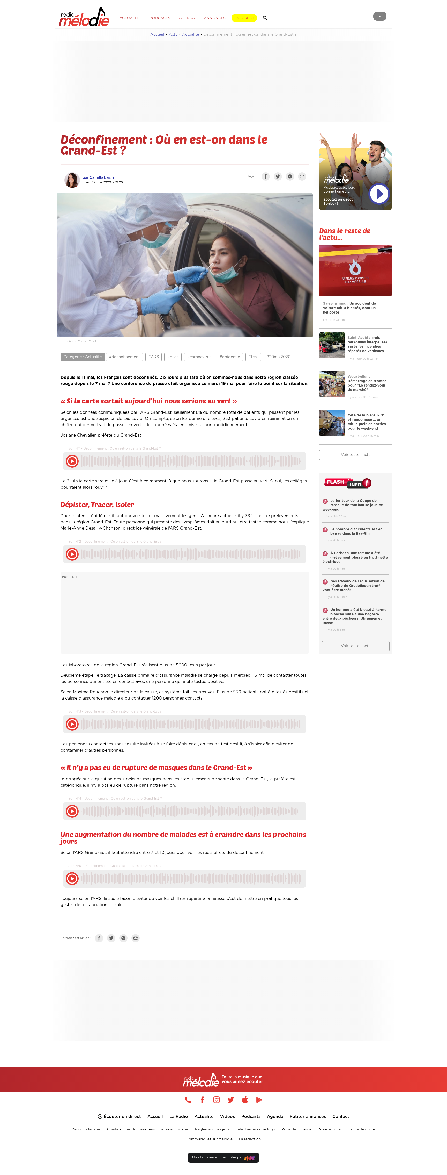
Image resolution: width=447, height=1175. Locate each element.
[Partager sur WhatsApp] (291, 177)
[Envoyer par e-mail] (303, 177)
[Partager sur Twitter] (279, 177)
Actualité (190, 35)
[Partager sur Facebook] (267, 177)
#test (253, 357)
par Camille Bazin (98, 178)
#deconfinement (124, 357)
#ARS (153, 357)
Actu (173, 35)
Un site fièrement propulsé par (218, 1157)
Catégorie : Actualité (82, 357)
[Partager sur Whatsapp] (124, 939)
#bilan (173, 357)
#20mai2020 (278, 357)
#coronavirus (199, 357)
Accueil (157, 35)
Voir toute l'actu (356, 455)
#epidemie (230, 357)
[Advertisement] (223, 81)
